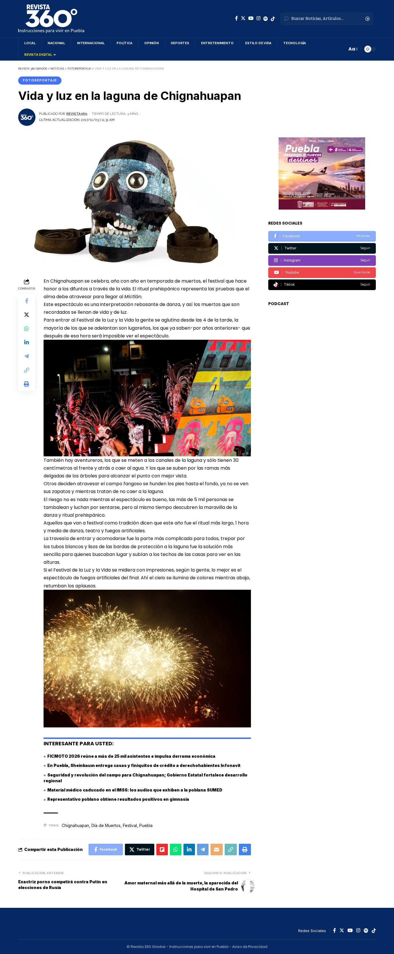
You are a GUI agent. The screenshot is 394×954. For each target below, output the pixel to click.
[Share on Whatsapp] (26, 328)
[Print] (26, 384)
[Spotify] (265, 18)
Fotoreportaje (40, 80)
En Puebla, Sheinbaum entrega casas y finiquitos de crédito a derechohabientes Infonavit (144, 765)
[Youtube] (322, 272)
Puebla (146, 825)
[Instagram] (258, 18)
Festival (130, 825)
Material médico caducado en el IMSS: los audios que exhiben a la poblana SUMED (134, 789)
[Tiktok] (322, 284)
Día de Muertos (106, 825)
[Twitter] (243, 18)
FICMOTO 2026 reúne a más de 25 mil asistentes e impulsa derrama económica (131, 756)
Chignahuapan (75, 825)
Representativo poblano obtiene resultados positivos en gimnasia (118, 799)
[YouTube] (251, 18)
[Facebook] (236, 18)
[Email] (217, 849)
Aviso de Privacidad (249, 946)
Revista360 (76, 114)
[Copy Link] (26, 370)
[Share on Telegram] (26, 356)
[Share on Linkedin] (26, 342)
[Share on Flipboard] (162, 849)
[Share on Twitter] (26, 314)
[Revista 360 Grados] (51, 18)
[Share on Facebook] (26, 300)
